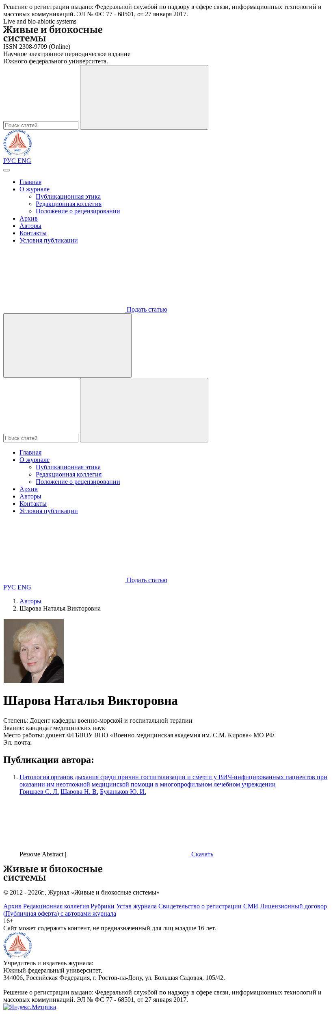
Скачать (201, 854)
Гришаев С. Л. (39, 791)
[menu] (6, 170)
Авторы (30, 225)
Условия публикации (48, 240)
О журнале (34, 189)
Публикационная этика (68, 196)
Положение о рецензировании (78, 211)
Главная (30, 181)
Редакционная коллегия (69, 203)
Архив (28, 218)
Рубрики (103, 906)
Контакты (33, 233)
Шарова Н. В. (79, 791)
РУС (10, 160)
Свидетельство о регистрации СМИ (208, 906)
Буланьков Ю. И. (123, 791)
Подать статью (146, 309)
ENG (24, 160)
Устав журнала (136, 906)
